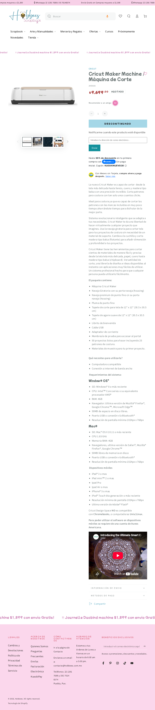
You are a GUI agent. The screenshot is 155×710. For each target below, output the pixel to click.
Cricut (92, 68)
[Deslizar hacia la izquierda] (17, 141)
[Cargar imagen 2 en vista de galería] (37, 142)
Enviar (94, 148)
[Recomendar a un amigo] (115, 103)
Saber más (110, 176)
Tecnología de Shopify (18, 703)
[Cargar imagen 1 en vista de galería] (27, 142)
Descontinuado (117, 123)
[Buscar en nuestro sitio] (49, 16)
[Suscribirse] (145, 646)
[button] (107, 16)
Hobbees (19, 698)
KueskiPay (36, 676)
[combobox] (83, 16)
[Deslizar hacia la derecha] (67, 141)
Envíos (34, 661)
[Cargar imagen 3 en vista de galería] (48, 142)
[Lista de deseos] (120, 16)
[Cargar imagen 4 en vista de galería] (58, 142)
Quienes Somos (39, 646)
